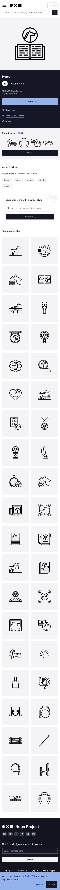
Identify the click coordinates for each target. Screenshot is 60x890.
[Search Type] (7, 12)
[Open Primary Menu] (4, 5)
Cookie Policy (31, 876)
